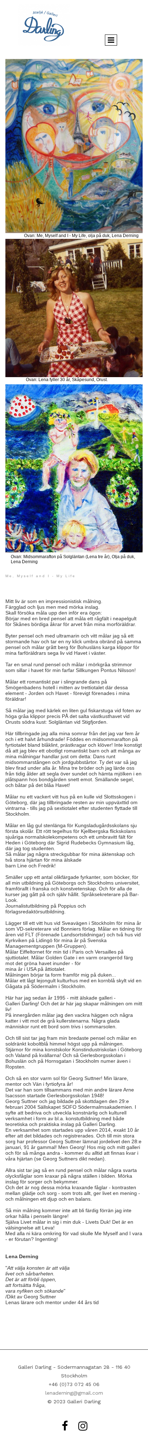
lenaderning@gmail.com (74, 1393)
